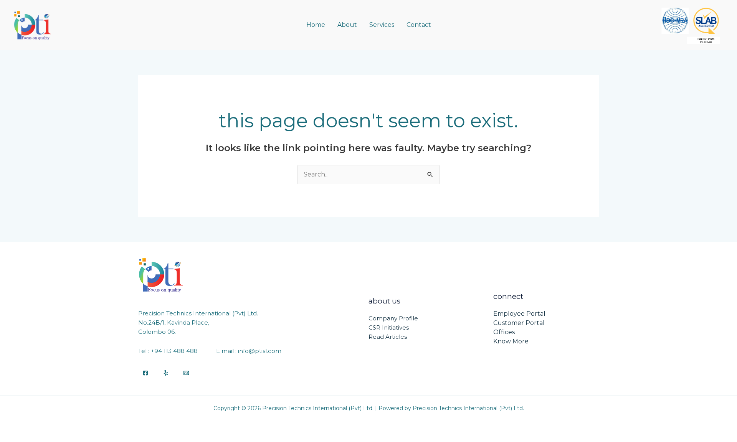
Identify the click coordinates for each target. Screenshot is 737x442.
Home (315, 24)
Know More (511, 341)
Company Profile (393, 318)
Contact (419, 24)
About (347, 24)
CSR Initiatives (388, 327)
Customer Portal (519, 323)
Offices (504, 332)
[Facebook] (145, 373)
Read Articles (387, 336)
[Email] (186, 373)
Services (381, 24)
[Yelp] (166, 373)
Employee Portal (519, 313)
